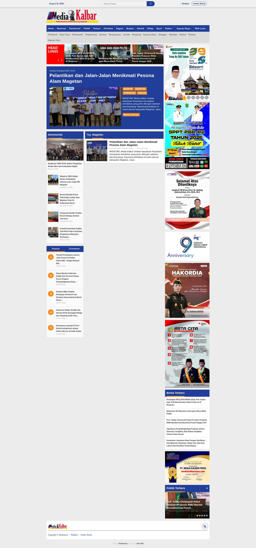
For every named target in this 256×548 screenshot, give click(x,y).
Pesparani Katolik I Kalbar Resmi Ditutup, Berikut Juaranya (71, 216)
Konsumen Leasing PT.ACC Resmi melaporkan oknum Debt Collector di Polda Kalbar (68, 328)
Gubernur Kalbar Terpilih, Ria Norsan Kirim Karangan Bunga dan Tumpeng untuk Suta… (69, 313)
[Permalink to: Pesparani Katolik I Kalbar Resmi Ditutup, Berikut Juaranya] (53, 216)
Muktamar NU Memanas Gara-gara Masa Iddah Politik (186, 412)
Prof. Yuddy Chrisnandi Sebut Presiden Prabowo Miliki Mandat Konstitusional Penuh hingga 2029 (187, 421)
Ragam (142, 93)
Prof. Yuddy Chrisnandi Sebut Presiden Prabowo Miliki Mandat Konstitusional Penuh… (184, 504)
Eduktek (140, 89)
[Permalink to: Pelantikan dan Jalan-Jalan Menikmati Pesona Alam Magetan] (85, 106)
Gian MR (140, 544)
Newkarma (123, 544)
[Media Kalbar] (72, 16)
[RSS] (204, 527)
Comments (74, 248)
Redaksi (74, 535)
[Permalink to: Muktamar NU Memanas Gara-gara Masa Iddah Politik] (113, 54)
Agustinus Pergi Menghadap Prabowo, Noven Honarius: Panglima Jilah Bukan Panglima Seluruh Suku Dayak (185, 431)
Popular (56, 248)
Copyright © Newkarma (58, 535)
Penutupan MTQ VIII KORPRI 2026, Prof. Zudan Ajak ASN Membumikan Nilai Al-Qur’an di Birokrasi (186, 402)
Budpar (128, 89)
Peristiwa (129, 93)
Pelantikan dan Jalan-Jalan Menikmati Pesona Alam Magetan (133, 143)
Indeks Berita (86, 535)
